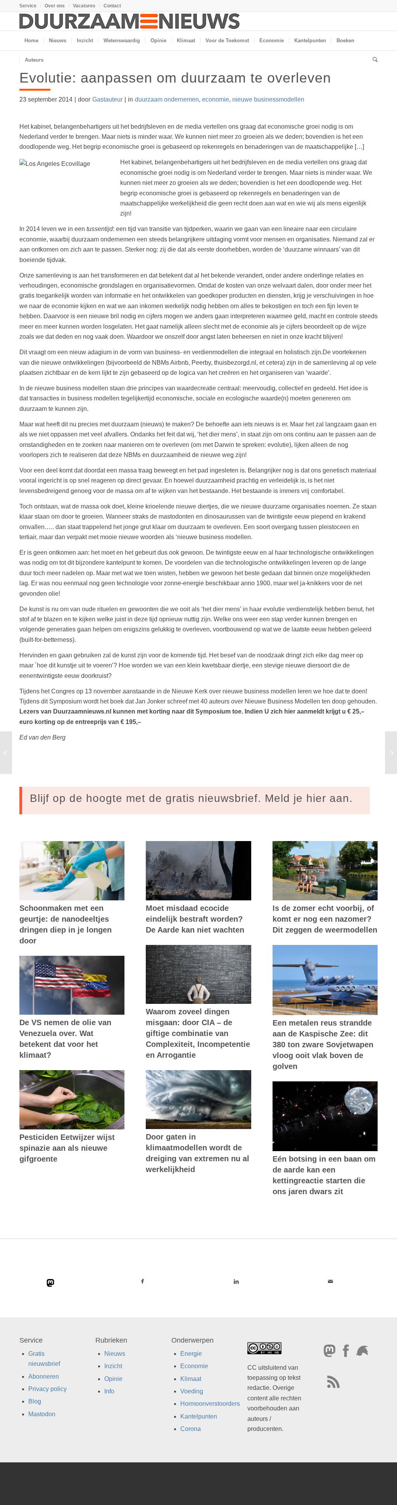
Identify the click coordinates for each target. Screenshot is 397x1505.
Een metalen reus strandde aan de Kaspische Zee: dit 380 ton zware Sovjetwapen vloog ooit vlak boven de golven (323, 1045)
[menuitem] (30, 6)
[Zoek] (373, 60)
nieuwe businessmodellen (268, 99)
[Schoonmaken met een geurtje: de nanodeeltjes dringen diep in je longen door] (71, 870)
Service (27, 6)
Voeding (191, 1391)
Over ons (55, 6)
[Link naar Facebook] (142, 1281)
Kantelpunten (198, 1416)
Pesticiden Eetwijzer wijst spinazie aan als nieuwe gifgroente (67, 1148)
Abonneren (43, 1376)
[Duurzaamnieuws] (129, 21)
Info (109, 1391)
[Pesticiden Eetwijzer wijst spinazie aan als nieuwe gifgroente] (71, 1099)
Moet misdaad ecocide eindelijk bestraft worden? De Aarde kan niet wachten (195, 919)
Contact (112, 6)
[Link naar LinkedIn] (237, 1281)
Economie (194, 1366)
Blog (34, 1401)
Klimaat (190, 1378)
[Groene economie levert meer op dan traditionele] (6, 752)
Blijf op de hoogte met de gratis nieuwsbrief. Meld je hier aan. (191, 798)
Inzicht (113, 1366)
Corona (190, 1429)
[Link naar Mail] (330, 1281)
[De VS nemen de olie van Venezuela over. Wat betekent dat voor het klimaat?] (71, 985)
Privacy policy (47, 1389)
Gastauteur (107, 99)
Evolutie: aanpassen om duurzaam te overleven (175, 78)
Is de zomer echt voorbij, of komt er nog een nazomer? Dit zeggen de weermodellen (325, 919)
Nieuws (114, 1353)
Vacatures (84, 6)
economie (215, 99)
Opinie (113, 1378)
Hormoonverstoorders (210, 1403)
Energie (191, 1353)
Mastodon (41, 1414)
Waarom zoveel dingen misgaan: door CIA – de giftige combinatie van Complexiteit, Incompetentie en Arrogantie (198, 1033)
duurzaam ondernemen (167, 99)
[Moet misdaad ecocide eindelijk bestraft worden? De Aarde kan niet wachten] (198, 870)
